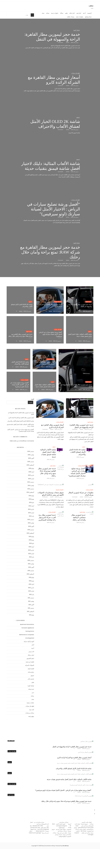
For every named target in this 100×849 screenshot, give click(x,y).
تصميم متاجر (31, 679)
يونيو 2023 (31, 540)
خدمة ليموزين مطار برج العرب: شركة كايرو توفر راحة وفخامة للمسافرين (47, 517)
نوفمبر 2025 (31, 455)
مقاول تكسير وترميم (61, 829)
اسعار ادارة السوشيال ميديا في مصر (84, 825)
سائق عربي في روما (62, 833)
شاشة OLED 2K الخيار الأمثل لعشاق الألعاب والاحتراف (77, 452)
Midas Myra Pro (40, 831)
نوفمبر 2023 (31, 523)
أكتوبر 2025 (31, 458)
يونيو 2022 (31, 581)
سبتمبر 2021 (31, 608)
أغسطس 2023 (30, 533)
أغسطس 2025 (30, 465)
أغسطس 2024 (30, 492)
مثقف (91, 6)
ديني (33, 692)
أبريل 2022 (31, 584)
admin (67, 42)
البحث (32, 399)
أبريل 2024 (31, 506)
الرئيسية (89, 13)
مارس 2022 (31, 587)
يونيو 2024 (31, 499)
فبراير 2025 (31, 478)
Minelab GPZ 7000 (38, 826)
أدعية (84, 13)
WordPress (65, 845)
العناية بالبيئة (31, 669)
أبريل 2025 (31, 472)
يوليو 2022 (31, 577)
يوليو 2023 (31, 536)
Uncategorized (29, 638)
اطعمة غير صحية (30, 662)
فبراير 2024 (31, 513)
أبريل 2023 (31, 547)
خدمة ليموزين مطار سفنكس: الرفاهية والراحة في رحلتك (78, 517)
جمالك (61, 13)
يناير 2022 (31, 594)
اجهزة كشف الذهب (60, 824)
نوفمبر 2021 (31, 601)
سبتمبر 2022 (31, 570)
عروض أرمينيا (84, 824)
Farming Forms (30, 631)
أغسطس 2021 (30, 611)
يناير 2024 (31, 516)
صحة (43, 13)
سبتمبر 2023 (31, 529)
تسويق (78, 117)
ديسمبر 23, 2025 (75, 85)
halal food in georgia (35, 833)
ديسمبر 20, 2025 (75, 129)
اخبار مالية (72, 13)
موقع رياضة (31, 716)
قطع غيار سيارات (75, 73)
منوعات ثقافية (70, 16)
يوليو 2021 (31, 615)
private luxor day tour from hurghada (39, 828)
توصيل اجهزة (76, 30)
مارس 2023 (31, 550)
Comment (59, 42)
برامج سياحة (31, 672)
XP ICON (69, 826)
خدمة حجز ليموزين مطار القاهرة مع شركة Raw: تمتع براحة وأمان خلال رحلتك (50, 252)
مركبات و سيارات (29, 713)
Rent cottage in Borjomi (59, 825)
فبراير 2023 (31, 553)
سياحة (47, 13)
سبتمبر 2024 (30, 489)
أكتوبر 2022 (31, 567)
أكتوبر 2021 (31, 604)
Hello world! (13, 441)
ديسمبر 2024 (30, 482)
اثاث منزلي (31, 651)
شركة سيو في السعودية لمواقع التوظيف (63, 835)
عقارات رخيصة (30, 703)
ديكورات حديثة (54, 13)
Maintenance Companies (26, 634)
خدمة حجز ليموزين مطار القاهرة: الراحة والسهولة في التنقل (21, 413)
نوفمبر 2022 (31, 564)
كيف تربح (31, 709)
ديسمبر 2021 (31, 598)
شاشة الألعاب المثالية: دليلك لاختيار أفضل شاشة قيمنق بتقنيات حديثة (80, 335)
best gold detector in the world (84, 826)
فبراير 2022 (31, 591)
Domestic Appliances (28, 628)
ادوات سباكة (31, 655)
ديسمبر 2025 (30, 451)
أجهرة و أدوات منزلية (29, 641)
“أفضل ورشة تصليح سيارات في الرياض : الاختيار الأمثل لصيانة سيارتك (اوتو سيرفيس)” (53, 209)
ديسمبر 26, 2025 (75, 42)
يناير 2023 (31, 557)
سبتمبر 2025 (30, 461)
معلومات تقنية (79, 16)
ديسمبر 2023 (30, 519)
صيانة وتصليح (88, 16)
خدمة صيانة (31, 689)
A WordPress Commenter (26, 441)
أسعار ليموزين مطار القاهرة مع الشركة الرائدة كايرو (21, 417)
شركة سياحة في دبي (39, 822)
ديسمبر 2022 (31, 560)
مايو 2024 (31, 502)
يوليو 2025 (31, 468)
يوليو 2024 (31, 495)
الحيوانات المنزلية (59, 489)
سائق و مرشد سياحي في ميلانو (84, 832)
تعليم (66, 13)
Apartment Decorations (27, 624)
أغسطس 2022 (30, 574)
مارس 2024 (31, 509)
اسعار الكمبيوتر (30, 658)
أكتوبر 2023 (31, 526)
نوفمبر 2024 (31, 485)
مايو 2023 (31, 543)
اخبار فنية (78, 13)
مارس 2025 (31, 475)
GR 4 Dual (83, 831)
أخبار (33, 645)
